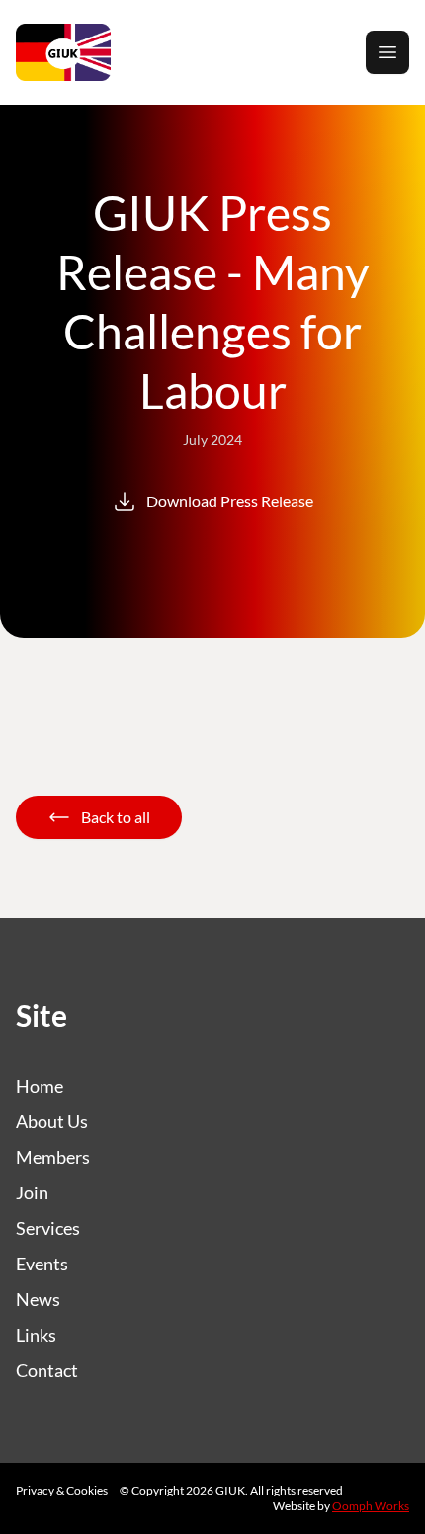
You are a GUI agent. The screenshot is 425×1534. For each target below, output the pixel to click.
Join (32, 1192)
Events (42, 1263)
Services (48, 1228)
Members (53, 1157)
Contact (47, 1370)
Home (39, 1086)
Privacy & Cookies (62, 1490)
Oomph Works (370, 1505)
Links (36, 1334)
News (38, 1299)
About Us (52, 1121)
